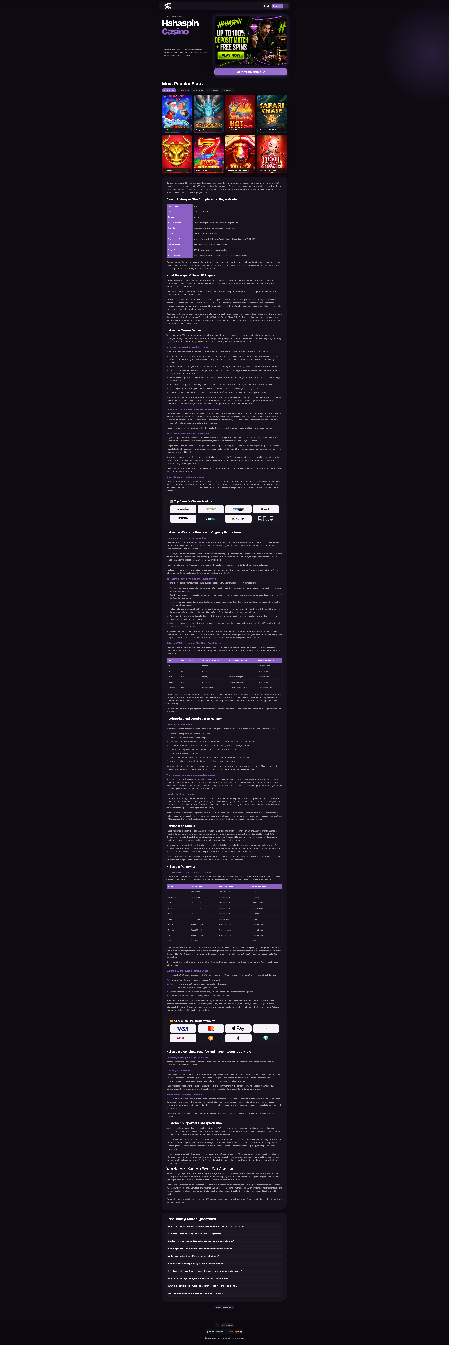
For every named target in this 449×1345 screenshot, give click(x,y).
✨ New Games (184, 90)
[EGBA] (229, 1331)
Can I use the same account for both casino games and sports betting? (201, 1241)
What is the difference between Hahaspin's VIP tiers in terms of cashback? (202, 1286)
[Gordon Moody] (239, 1331)
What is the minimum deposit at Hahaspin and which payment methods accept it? (206, 1226)
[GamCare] (210, 1331)
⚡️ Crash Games (212, 90)
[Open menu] (285, 6)
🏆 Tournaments (227, 90)
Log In (267, 6)
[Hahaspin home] (168, 6)
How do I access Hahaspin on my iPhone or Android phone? (195, 1263)
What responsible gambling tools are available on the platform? (198, 1278)
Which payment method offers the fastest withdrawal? (193, 1256)
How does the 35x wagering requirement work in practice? (195, 1233)
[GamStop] (219, 1331)
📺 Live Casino (198, 90)
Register (277, 6)
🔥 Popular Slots (169, 90)
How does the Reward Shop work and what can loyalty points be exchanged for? (205, 1271)
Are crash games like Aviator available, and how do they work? (197, 1293)
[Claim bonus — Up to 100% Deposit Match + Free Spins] (250, 41)
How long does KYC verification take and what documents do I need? (200, 1248)
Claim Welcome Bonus (249, 71)
